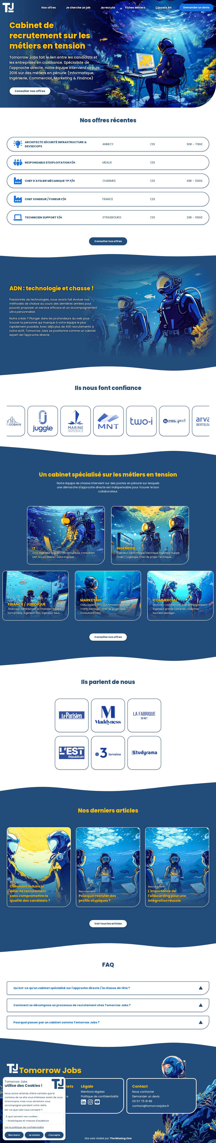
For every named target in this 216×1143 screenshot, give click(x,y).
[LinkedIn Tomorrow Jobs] (83, 1102)
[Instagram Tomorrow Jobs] (90, 1102)
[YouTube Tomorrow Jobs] (97, 1102)
